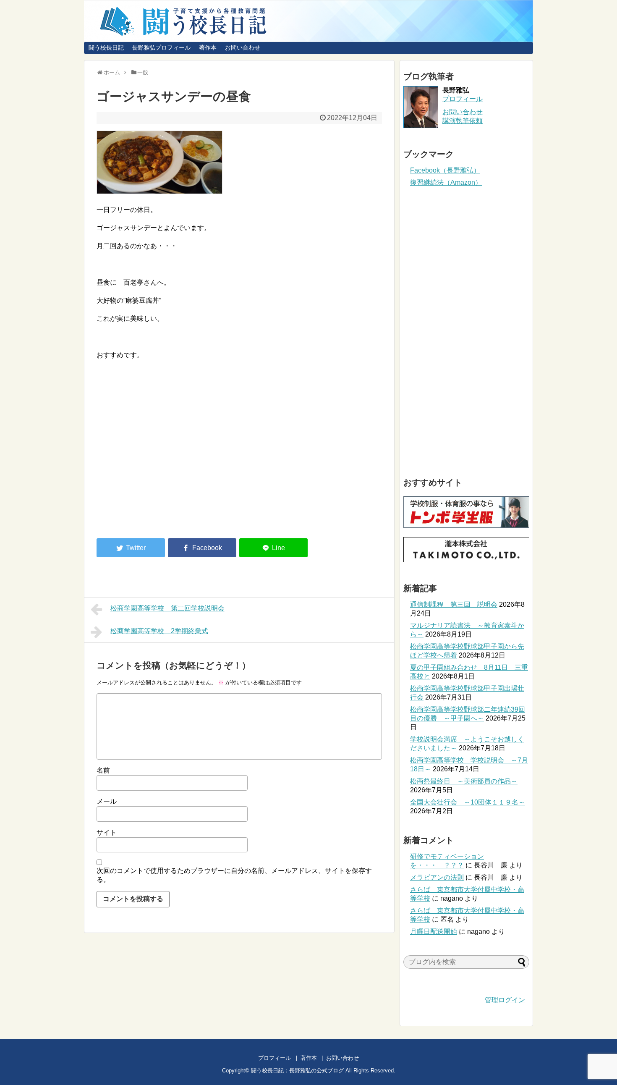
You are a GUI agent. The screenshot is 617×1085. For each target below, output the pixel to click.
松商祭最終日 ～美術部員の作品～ (464, 781)
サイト (107, 832)
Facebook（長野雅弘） (445, 170)
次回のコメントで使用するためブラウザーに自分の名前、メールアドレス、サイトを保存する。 (234, 875)
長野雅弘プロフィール (161, 47)
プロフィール (462, 98)
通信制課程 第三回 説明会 (453, 604)
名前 (103, 770)
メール (107, 801)
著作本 (208, 47)
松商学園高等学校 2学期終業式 (159, 630)
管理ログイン (505, 1000)
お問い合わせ (242, 47)
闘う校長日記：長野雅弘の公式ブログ (297, 1070)
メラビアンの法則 (437, 877)
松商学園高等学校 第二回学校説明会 (167, 608)
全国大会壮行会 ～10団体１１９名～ (467, 802)
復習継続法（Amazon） (446, 182)
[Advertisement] (167, 463)
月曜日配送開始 (433, 931)
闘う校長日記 (106, 47)
